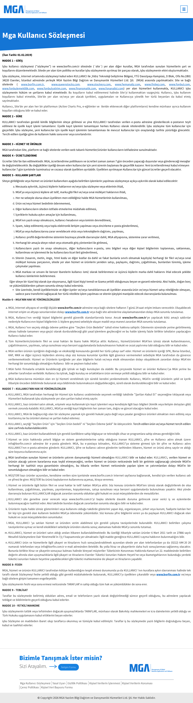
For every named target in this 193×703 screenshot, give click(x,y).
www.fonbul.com (179, 84)
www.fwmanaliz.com (127, 84)
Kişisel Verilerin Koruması (137, 683)
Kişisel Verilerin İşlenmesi (104, 683)
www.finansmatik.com (82, 88)
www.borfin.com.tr (32, 84)
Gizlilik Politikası (77, 683)
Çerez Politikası (29, 687)
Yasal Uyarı (58, 683)
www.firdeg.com (155, 84)
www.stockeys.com (99, 84)
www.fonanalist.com (111, 88)
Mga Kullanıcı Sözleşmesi (35, 683)
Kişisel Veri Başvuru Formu (57, 687)
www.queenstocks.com (65, 84)
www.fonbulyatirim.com (51, 88)
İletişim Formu (68, 667)
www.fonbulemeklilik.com (18, 88)
